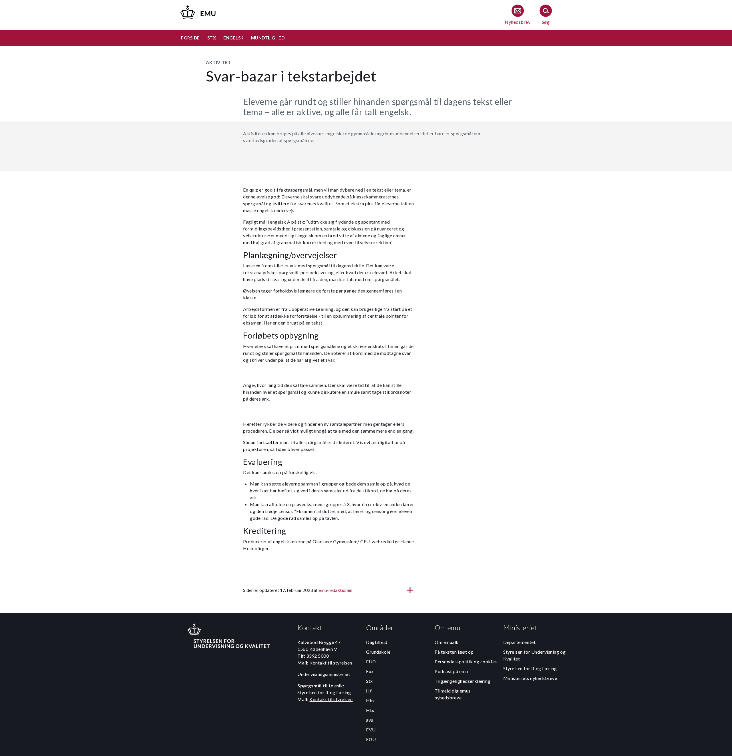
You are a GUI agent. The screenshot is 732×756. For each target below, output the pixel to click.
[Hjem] (198, 11)
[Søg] (546, 15)
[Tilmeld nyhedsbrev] (517, 15)
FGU (371, 739)
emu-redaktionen (335, 590)
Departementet (519, 642)
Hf (369, 690)
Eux (370, 671)
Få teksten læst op (454, 651)
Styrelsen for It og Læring (530, 668)
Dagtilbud (376, 642)
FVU (371, 729)
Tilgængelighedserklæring (462, 681)
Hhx (370, 700)
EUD (371, 661)
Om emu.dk (447, 642)
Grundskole (378, 651)
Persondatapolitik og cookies (466, 661)
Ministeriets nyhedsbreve (530, 678)
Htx (370, 710)
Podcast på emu (451, 671)
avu (369, 720)
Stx (369, 681)
